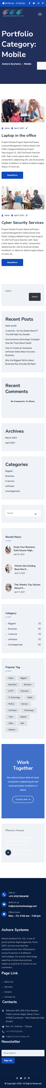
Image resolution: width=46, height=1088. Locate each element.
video (11, 723)
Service (24, 704)
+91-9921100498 (18, 896)
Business (9, 476)
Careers (8, 992)
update (23, 717)
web (22, 723)
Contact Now (22, 799)
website (12, 730)
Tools (11, 717)
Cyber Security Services (23, 222)
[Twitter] (21, 1078)
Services (8, 987)
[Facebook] (17, 1078)
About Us (8, 982)
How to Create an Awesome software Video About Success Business (20, 352)
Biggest (9, 471)
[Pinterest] (29, 1078)
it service (9, 481)
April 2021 (10, 443)
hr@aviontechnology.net (23, 906)
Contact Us (9, 997)
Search (8, 291)
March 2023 (11, 438)
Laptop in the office (19, 135)
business (27, 685)
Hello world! (10, 326)
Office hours (14, 912)
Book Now (13, 685)
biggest (24, 678)
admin (7, 128)
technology (29, 710)
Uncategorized (12, 491)
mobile (30, 697)
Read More (12, 175)
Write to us (14, 902)
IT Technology (14, 697)
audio (11, 678)
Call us (12, 892)
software (9, 486)
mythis (11, 704)
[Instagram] (25, 1078)
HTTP (11, 691)
